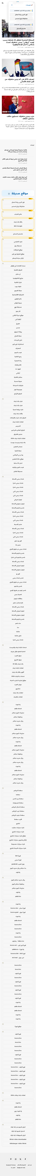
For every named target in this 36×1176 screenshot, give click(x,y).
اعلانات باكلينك (18, 697)
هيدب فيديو (18, 352)
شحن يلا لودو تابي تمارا (18, 557)
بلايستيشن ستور (18, 603)
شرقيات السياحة (18, 385)
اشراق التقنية (18, 270)
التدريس (18, 426)
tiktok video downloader (18, 1139)
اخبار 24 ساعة (18, 463)
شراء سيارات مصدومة (18, 844)
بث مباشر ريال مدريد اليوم (18, 868)
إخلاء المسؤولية (21, 1167)
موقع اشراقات (18, 250)
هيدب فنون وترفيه (18, 467)
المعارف (18, 348)
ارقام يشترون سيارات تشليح (18, 840)
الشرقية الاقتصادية (18, 295)
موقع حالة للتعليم (18, 459)
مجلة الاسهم (18, 290)
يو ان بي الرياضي (18, 455)
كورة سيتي (18, 860)
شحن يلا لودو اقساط (18, 508)
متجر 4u (18, 545)
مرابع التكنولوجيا (18, 278)
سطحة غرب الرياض (18, 811)
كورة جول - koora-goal (18, 912)
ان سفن (18, 274)
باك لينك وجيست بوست (18, 442)
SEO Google (18, 226)
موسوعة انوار (18, 389)
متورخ (18, 323)
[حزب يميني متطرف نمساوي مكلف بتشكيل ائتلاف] (18, 105)
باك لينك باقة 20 (18, 664)
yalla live (18, 896)
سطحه (18, 794)
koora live (18, 924)
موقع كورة (18, 1026)
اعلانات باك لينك (18, 693)
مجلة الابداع (18, 336)
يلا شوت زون (18, 1111)
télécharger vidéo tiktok (18, 1143)
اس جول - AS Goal (18, 957)
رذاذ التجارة (18, 361)
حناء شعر (18, 623)
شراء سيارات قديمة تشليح (18, 848)
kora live (18, 969)
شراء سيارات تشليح (18, 832)
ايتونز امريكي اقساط (18, 565)
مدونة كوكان (18, 303)
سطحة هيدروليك (18, 803)
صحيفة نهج (18, 307)
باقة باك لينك (18, 222)
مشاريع (18, 688)
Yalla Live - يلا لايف (18, 941)
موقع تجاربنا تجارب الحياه (18, 680)
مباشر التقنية (18, 377)
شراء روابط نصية (18, 409)
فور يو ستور (18, 541)
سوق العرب (18, 655)
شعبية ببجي (18, 594)
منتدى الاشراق (18, 434)
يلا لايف (18, 872)
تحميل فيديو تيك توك (18, 1131)
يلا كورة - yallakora (18, 949)
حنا (18, 627)
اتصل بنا (13, 1167)
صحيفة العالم (18, 471)
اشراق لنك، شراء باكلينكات (18, 418)
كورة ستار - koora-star (18, 908)
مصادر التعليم (18, 446)
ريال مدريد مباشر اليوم (18, 880)
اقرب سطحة (18, 819)
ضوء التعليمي (18, 241)
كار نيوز (18, 311)
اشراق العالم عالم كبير (18, 430)
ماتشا (18, 631)
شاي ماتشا (18, 636)
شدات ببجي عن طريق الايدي (18, 549)
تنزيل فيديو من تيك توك (18, 1127)
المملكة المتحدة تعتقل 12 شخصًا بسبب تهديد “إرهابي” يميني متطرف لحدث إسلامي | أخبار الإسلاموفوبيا (18, 42)
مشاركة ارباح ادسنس (18, 206)
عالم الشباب (18, 214)
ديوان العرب (18, 684)
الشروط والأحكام (22, 1165)
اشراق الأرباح (18, 394)
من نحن (30, 1165)
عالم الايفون (18, 299)
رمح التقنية (18, 356)
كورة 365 (18, 856)
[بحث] (3, 3)
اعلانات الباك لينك (18, 422)
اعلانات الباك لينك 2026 (18, 438)
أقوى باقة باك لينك (18, 672)
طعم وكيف (18, 365)
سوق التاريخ (18, 660)
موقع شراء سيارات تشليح (18, 836)
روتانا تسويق (18, 332)
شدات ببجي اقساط (18, 479)
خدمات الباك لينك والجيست (18, 647)
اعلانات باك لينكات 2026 (18, 1095)
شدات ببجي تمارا (18, 483)
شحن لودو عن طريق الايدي (18, 590)
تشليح (18, 823)
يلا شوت (18, 704)
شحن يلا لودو (18, 586)
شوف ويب (18, 286)
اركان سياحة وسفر (18, 258)
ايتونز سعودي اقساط (18, 504)
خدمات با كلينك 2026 (18, 676)
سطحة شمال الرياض (18, 807)
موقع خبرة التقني (18, 315)
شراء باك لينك (18, 401)
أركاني (18, 373)
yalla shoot (18, 708)
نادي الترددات (18, 340)
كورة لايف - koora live (18, 1067)
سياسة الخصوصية (11, 1165)
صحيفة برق (18, 246)
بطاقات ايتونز (18, 598)
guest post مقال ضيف (18, 651)
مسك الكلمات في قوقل (18, 266)
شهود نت (18, 369)
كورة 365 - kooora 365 (18, 953)
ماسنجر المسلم (18, 234)
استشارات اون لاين (18, 344)
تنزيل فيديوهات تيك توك (18, 1135)
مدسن (18, 328)
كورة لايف (18, 973)
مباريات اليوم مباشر (18, 713)
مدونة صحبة (18, 381)
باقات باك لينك (18, 413)
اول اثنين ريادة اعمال (18, 202)
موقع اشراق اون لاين (18, 254)
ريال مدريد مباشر (18, 721)
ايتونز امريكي (18, 499)
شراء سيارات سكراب (18, 827)
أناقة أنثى (18, 319)
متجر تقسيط (18, 524)
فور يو (18, 574)
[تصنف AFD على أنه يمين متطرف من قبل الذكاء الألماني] (18, 68)
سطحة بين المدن (18, 799)
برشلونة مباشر (18, 717)
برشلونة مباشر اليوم (18, 884)
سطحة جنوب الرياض (18, 815)
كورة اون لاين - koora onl (18, 945)
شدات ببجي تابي (18, 491)
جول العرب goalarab (18, 864)
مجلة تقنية (18, 451)
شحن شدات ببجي (18, 578)
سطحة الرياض (18, 790)
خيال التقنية (18, 282)
